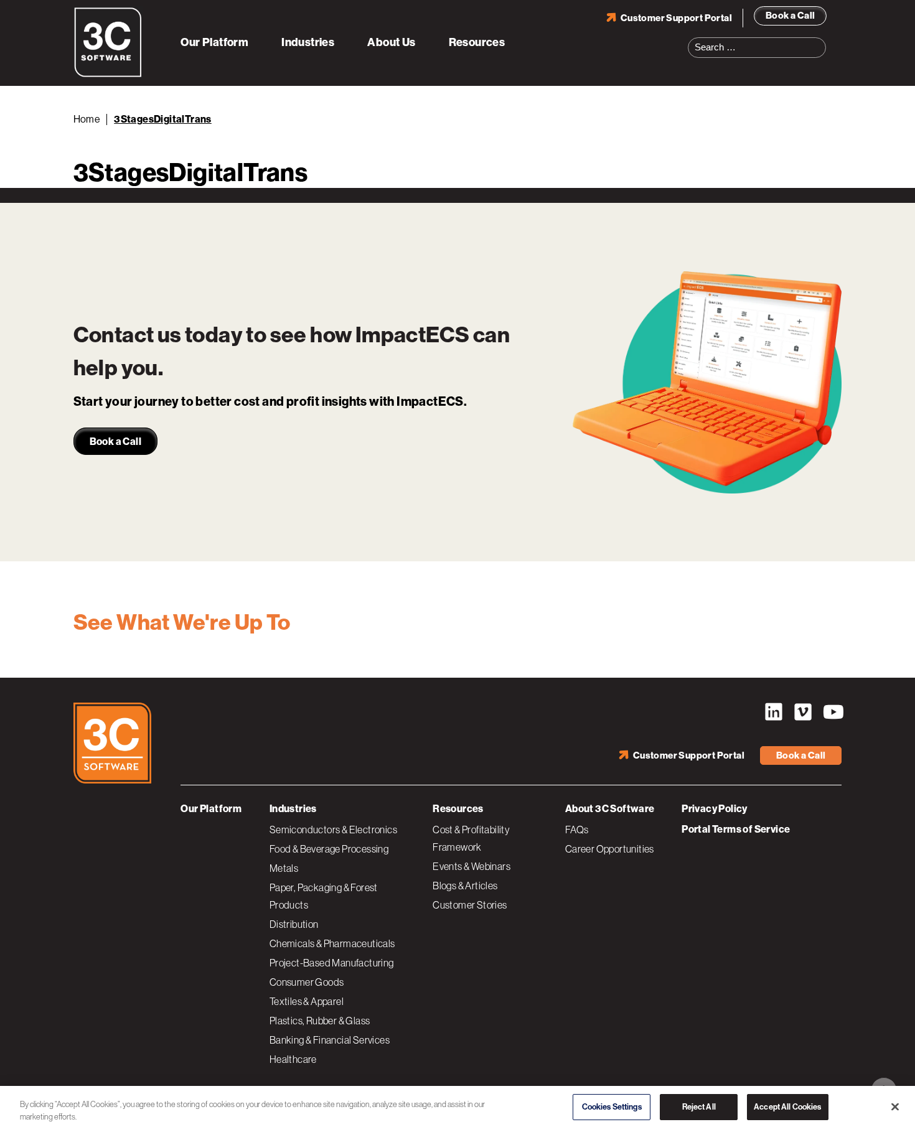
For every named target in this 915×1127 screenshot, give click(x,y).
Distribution (294, 924)
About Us (391, 42)
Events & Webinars (471, 866)
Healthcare (293, 1059)
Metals (284, 868)
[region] (457, 1105)
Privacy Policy (715, 809)
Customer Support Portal (676, 18)
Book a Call (790, 15)
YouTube (832, 712)
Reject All (699, 1103)
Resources (477, 42)
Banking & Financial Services (330, 1039)
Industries (307, 42)
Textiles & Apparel (307, 1001)
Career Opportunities (609, 848)
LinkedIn (773, 712)
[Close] (895, 1104)
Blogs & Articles (465, 885)
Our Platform (214, 42)
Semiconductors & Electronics (333, 829)
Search (820, 39)
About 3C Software (610, 809)
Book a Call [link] (115, 441)
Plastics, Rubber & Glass (320, 1020)
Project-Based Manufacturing (332, 962)
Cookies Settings (612, 1103)
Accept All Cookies (787, 1103)
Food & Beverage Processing (329, 848)
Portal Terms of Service (736, 829)
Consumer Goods (307, 982)
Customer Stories (470, 904)
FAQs (577, 829)
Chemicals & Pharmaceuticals (332, 943)
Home (87, 119)
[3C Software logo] (108, 74)
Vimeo (803, 712)
